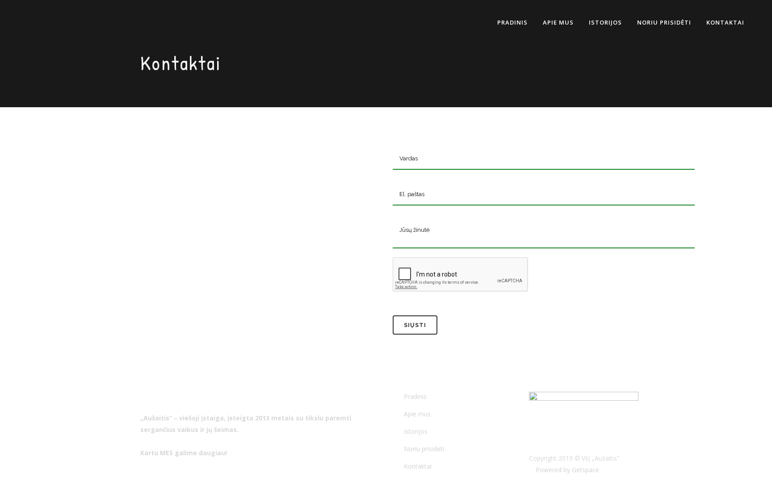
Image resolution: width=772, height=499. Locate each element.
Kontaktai (418, 466)
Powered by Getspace (566, 469)
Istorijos (416, 431)
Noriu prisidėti (424, 448)
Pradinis (415, 396)
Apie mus (417, 414)
